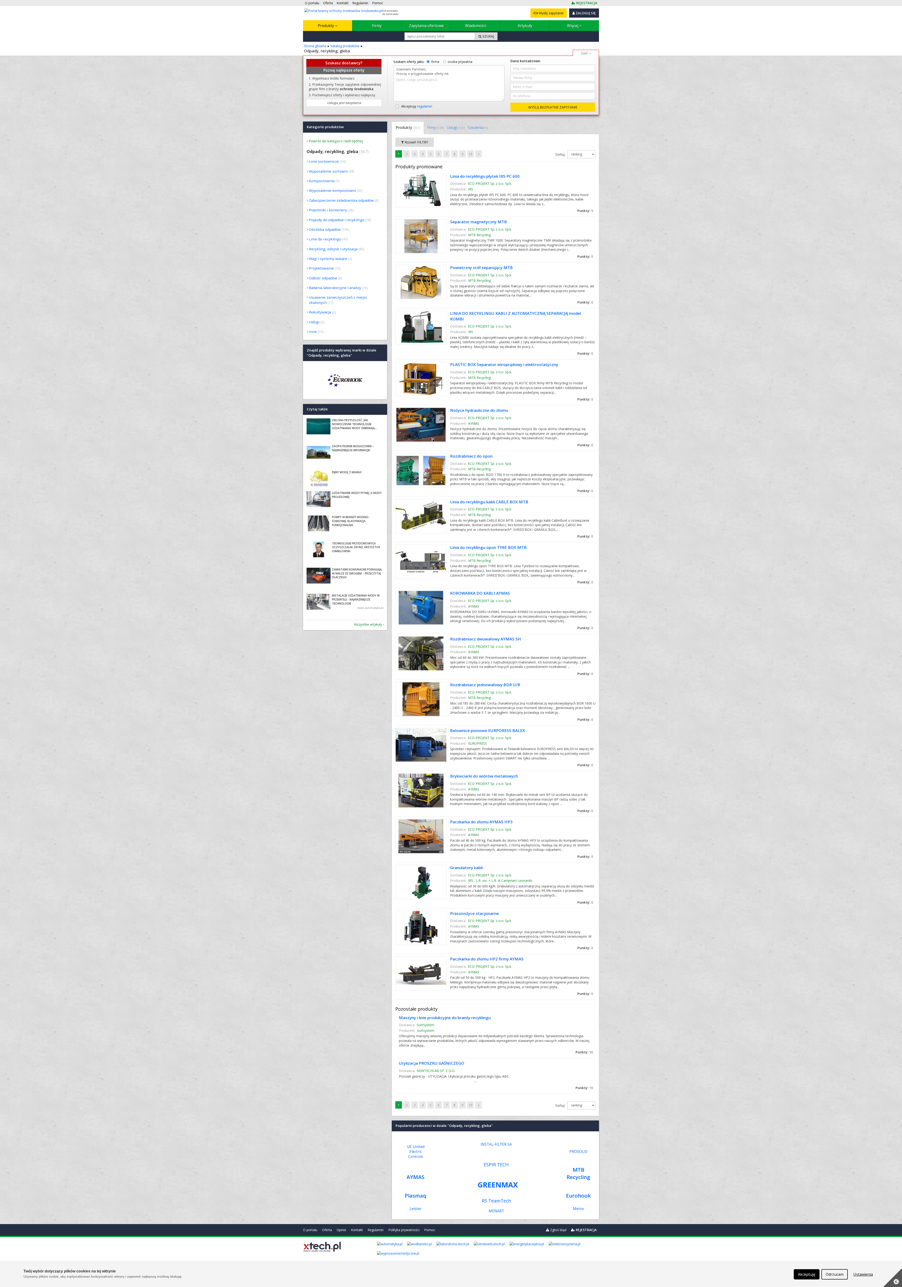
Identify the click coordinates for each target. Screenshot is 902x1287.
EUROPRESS (477, 743)
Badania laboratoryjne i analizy (335, 287)
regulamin (424, 106)
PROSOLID (578, 1151)
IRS (470, 189)
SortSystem (425, 1025)
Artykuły (525, 25)
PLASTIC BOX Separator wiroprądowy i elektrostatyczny (504, 364)
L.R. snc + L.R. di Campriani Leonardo (504, 880)
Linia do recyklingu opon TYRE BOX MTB (488, 547)
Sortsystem (425, 1030)
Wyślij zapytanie (551, 13)
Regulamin (376, 1230)
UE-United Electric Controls (415, 1151)
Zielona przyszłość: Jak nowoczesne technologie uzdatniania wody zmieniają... (354, 424)
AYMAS (473, 423)
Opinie (341, 1230)
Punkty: (585, 210)
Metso (578, 1208)
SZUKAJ (488, 36)
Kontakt (357, 1230)
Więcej (573, 25)
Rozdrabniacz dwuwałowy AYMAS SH (485, 639)
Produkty (326, 25)
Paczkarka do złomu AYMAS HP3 (481, 822)
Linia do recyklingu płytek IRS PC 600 (485, 176)
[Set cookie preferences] (892, 1277)
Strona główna (315, 46)
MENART (496, 1211)
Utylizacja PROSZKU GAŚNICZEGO (431, 1063)
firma (435, 61)
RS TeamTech (496, 1201)
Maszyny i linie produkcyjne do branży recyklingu (445, 1017)
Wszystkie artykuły (368, 624)
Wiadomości (475, 25)
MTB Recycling (479, 235)
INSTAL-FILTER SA (496, 1144)
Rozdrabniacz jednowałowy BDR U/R (485, 684)
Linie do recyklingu (325, 239)
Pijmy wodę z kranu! (347, 472)
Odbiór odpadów (323, 278)
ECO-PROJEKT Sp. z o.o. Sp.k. (490, 183)
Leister (416, 1208)
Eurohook (578, 1195)
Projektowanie (321, 268)
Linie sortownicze (324, 161)
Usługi (456, 127)
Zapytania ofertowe (426, 25)
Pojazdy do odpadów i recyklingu (336, 219)
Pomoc (429, 1230)
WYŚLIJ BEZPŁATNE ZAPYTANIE (552, 107)
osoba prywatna (460, 61)
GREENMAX (498, 1185)
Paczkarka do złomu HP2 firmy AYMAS (487, 959)
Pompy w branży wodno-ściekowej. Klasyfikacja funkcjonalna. (350, 521)
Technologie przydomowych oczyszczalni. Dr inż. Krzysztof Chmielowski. (356, 547)
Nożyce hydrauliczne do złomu (479, 410)
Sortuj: (560, 154)
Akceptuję (416, 106)
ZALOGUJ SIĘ (585, 13)
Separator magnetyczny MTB (478, 221)
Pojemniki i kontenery (328, 210)
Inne (313, 331)
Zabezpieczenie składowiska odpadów (341, 200)
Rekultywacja (320, 312)
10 (470, 154)
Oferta (327, 1230)
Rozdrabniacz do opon (471, 456)
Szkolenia (478, 127)
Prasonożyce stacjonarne (474, 913)
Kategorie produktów (325, 126)
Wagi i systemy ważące (328, 258)
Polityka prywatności (404, 1230)
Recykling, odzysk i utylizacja (333, 249)
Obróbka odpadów (325, 229)
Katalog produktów (344, 46)
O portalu (310, 1230)
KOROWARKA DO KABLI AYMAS (480, 593)
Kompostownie (322, 180)
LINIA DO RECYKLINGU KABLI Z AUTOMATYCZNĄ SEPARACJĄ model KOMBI (515, 316)
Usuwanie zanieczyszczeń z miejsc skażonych (338, 299)
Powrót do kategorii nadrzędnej (336, 141)
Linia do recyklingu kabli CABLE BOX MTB (489, 502)
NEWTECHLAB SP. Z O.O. (436, 1070)
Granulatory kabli (466, 867)
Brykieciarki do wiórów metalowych (484, 776)
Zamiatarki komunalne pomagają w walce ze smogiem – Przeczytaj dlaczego (357, 573)
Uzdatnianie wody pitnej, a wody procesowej (357, 495)
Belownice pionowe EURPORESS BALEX (487, 730)
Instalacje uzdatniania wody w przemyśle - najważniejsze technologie (356, 599)
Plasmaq (415, 1195)
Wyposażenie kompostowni (332, 190)
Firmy (377, 25)
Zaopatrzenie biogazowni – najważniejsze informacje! (353, 448)
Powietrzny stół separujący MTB (481, 267)
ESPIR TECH (496, 1164)
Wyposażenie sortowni (328, 171)
